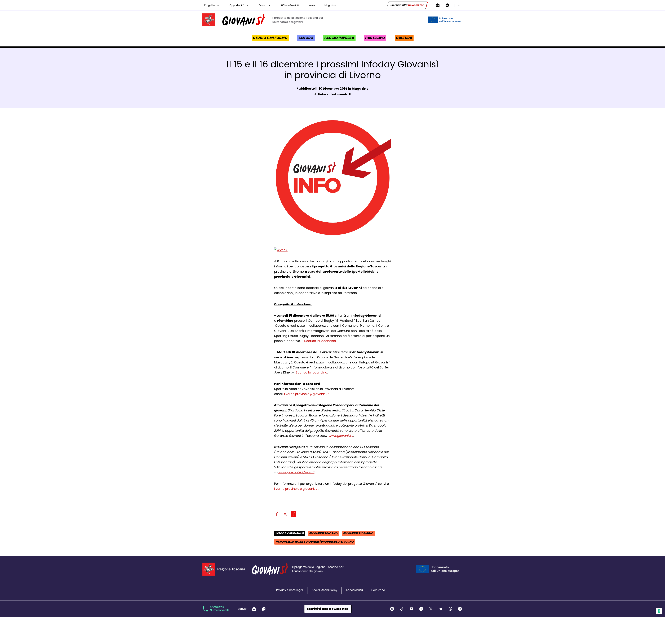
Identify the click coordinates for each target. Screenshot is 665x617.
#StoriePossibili (290, 5)
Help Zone (378, 590)
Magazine (330, 5)
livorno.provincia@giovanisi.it (306, 394)
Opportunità (236, 5)
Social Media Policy (324, 590)
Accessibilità (354, 590)
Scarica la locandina (320, 341)
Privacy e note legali (289, 590)
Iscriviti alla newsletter (327, 609)
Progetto (209, 5)
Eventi (262, 5)
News (312, 5)
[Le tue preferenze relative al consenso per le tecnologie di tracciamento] (659, 611)
